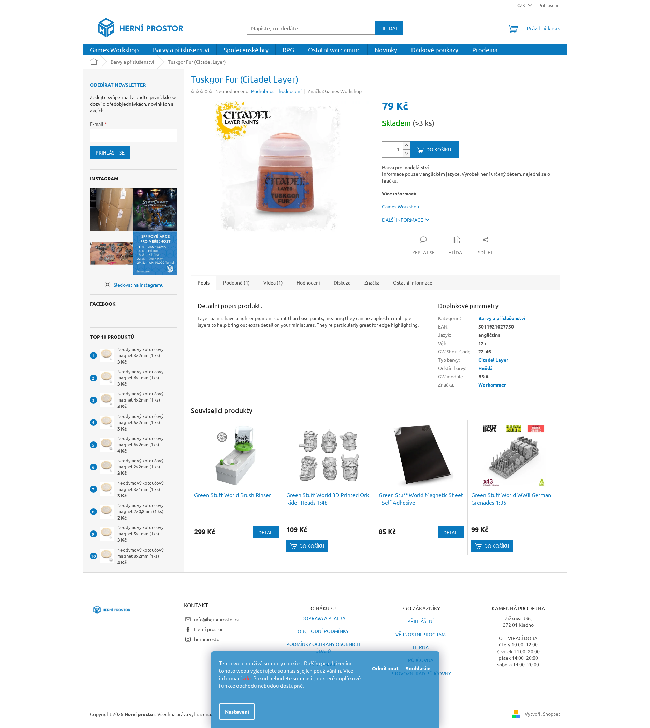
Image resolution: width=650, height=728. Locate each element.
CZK (521, 5)
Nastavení (237, 711)
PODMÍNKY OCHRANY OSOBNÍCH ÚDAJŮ (323, 647)
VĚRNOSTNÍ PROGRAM (420, 634)
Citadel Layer (493, 359)
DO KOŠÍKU (438, 149)
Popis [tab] (204, 282)
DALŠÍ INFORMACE (402, 220)
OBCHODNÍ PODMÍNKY (323, 631)
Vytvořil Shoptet (542, 713)
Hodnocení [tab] (308, 282)
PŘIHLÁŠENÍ (420, 621)
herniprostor (207, 639)
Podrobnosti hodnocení (276, 91)
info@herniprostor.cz (217, 619)
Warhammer (492, 384)
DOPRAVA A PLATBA (323, 618)
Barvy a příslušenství (501, 318)
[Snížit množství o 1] (406, 153)
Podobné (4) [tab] (236, 282)
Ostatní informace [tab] (412, 282)
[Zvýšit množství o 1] (406, 145)
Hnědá (485, 368)
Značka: (335, 91)
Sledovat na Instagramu (139, 284)
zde (247, 678)
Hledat (389, 28)
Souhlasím (418, 668)
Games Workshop (400, 206)
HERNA (421, 647)
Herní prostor (208, 629)
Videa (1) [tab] (273, 282)
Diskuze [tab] (342, 282)
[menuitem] (114, 49)
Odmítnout (385, 668)
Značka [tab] (371, 282)
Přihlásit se (110, 152)
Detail (266, 532)
